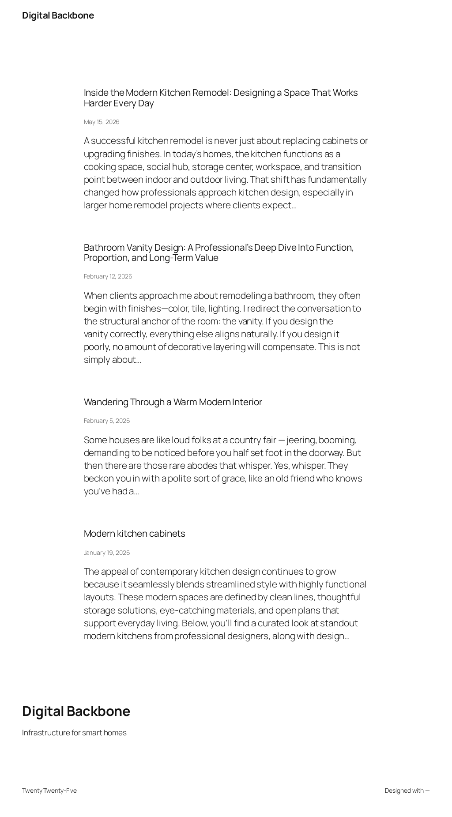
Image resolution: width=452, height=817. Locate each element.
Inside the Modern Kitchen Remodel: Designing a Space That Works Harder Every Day (221, 97)
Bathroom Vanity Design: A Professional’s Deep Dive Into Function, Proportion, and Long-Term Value (219, 252)
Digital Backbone (58, 15)
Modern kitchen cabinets (135, 533)
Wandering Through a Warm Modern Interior (173, 402)
